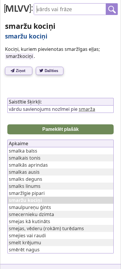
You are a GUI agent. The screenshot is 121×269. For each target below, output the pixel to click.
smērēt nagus (24, 249)
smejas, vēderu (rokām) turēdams (46, 228)
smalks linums (25, 186)
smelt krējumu (25, 242)
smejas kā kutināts (29, 221)
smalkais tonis (25, 158)
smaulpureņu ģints (30, 207)
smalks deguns (25, 179)
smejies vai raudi (27, 235)
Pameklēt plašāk (60, 129)
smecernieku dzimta (31, 214)
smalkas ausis (24, 172)
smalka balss (23, 151)
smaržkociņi (19, 56)
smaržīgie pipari (27, 193)
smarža (87, 109)
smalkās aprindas (28, 165)
